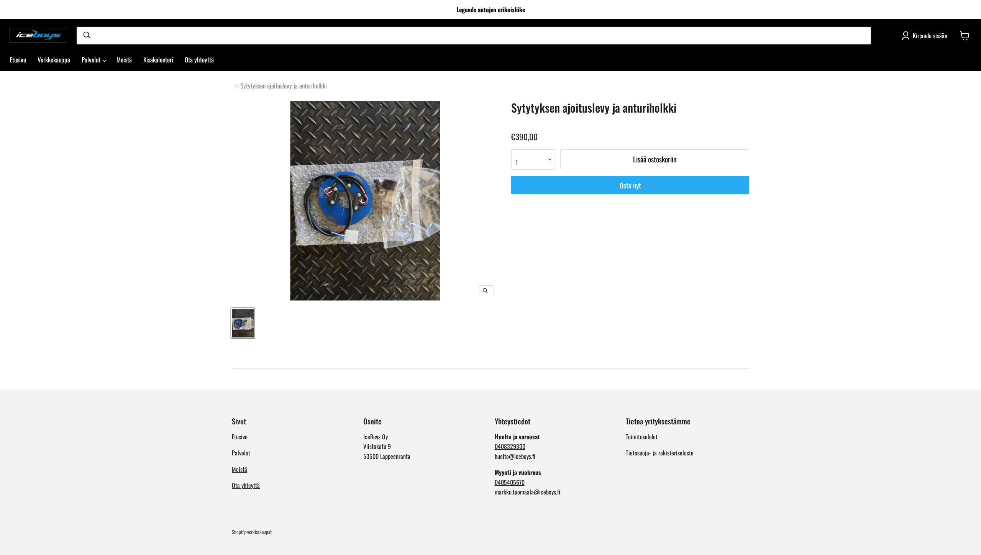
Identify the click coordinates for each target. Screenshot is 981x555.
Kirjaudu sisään (930, 35)
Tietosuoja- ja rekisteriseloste (660, 452)
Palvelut (92, 59)
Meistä (124, 59)
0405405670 (510, 482)
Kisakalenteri (158, 59)
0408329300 (510, 446)
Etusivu (18, 59)
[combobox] (474, 35)
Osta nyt (630, 185)
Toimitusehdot (642, 436)
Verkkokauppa (54, 59)
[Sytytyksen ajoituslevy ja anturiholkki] (242, 323)
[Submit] (86, 35)
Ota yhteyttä (199, 59)
